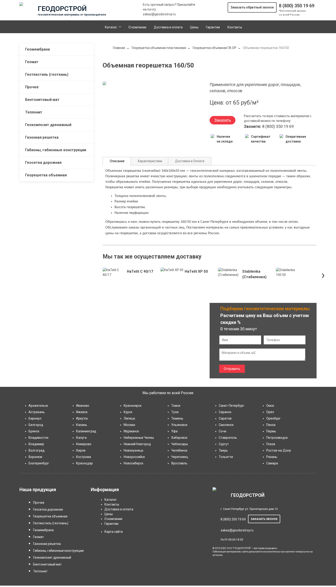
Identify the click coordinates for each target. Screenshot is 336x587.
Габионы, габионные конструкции (55, 150)
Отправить (232, 369)
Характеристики (150, 161)
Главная (119, 48)
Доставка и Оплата (189, 161)
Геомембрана (37, 49)
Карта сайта (113, 531)
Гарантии (213, 27)
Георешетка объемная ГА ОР (214, 48)
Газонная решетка (42, 137)
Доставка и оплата (168, 27)
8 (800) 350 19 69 (296, 5)
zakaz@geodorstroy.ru (159, 14)
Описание (117, 161)
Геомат (31, 62)
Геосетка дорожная (43, 162)
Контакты (234, 27)
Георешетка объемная (46, 175)
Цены (194, 27)
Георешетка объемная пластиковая (159, 48)
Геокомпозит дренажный (48, 125)
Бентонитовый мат (42, 99)
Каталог (111, 27)
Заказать (222, 120)
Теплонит (33, 112)
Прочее (32, 87)
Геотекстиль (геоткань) (46, 74)
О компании (137, 27)
